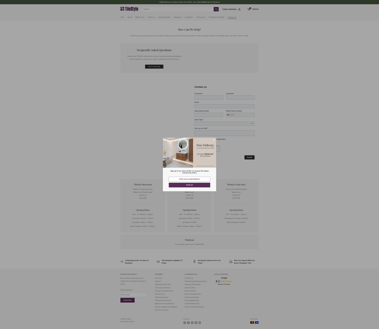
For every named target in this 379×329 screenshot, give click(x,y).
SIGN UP (189, 185)
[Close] (214, 139)
